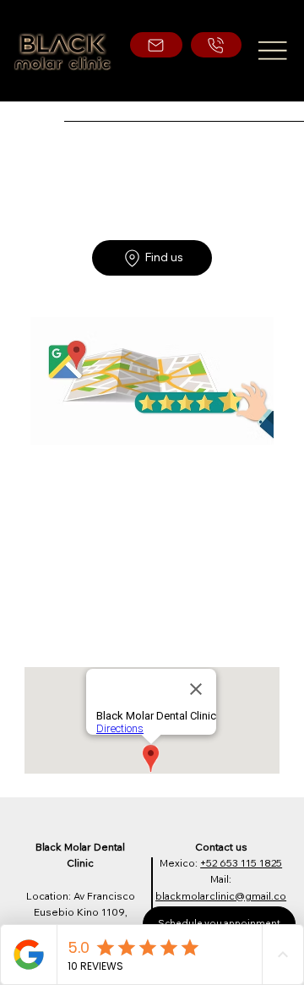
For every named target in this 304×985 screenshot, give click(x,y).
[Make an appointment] (216, 45)
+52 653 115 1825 (241, 862)
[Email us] (156, 45)
